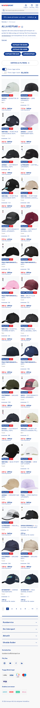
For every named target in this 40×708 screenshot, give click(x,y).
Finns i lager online (14, 69)
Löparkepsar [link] (29, 54)
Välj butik (24, 72)
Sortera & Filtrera (19, 63)
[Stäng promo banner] (35, 17)
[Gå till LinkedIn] (22, 663)
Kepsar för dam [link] (12, 54)
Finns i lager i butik (14, 72)
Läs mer (4, 40)
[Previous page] (3, 609)
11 (32, 609)
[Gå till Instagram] (5, 663)
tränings (4, 38)
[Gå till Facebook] (16, 663)
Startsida (4, 22)
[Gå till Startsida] (8, 5)
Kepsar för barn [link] (20, 45)
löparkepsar (14, 38)
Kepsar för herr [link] (20, 49)
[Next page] (36, 609)
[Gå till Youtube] (11, 663)
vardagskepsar (6, 35)
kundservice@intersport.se (11, 653)
